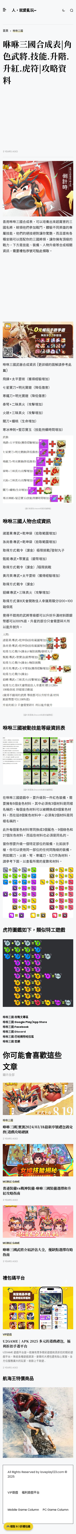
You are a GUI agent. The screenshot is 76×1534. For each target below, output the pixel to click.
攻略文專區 (21, 1017)
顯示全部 (9, 1075)
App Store (40, 1022)
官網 (17, 1041)
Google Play (23, 1022)
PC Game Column (55, 1510)
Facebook (22, 1027)
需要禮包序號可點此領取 (31, 251)
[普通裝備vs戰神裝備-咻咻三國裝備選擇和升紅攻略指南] (38, 1160)
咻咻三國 (18, 31)
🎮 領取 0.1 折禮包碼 (18, 1526)
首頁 (5, 31)
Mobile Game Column (23, 1510)
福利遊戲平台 (30, 1492)
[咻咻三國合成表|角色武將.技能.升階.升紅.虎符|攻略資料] (38, 188)
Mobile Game (11, 1181)
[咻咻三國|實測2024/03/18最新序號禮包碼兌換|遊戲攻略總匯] (38, 1099)
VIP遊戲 (7, 1334)
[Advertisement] (38, 120)
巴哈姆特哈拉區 (24, 1036)
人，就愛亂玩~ (24, 10)
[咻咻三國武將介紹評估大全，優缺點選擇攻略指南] (38, 1221)
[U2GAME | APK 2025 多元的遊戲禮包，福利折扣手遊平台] (38, 1308)
